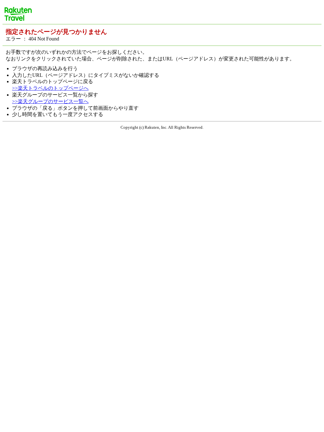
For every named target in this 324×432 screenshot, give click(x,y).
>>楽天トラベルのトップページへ (50, 88)
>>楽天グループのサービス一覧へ (50, 101)
